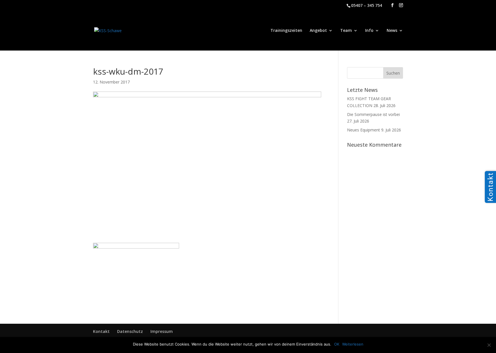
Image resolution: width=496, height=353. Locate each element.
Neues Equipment (363, 130)
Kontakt (101, 331)
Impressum (161, 331)
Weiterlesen (352, 344)
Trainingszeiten (286, 30)
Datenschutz (130, 331)
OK (336, 344)
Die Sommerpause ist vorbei (373, 114)
